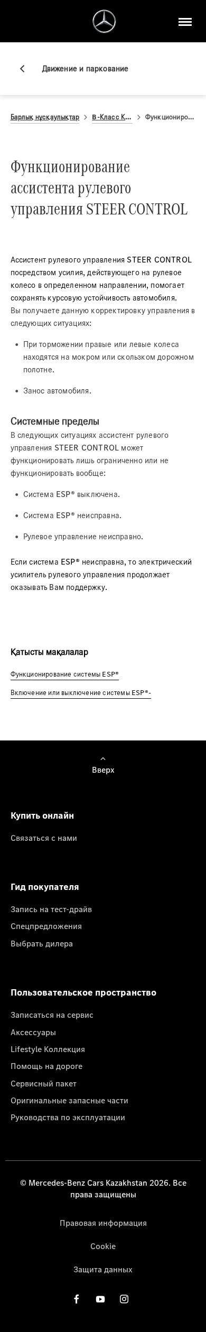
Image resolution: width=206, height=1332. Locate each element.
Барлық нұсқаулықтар (45, 117)
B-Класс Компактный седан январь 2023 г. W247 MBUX (112, 117)
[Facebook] (76, 1299)
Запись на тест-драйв (51, 909)
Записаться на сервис (52, 1014)
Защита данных (103, 1269)
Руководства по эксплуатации (68, 1117)
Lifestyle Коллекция (48, 1049)
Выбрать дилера (42, 943)
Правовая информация (103, 1222)
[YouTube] (100, 1299)
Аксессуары (33, 1032)
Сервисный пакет (44, 1083)
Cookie (103, 1246)
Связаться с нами (44, 837)
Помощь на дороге (46, 1066)
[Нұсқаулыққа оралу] (26, 69)
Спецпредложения (46, 926)
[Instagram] (124, 1299)
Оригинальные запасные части (69, 1100)
